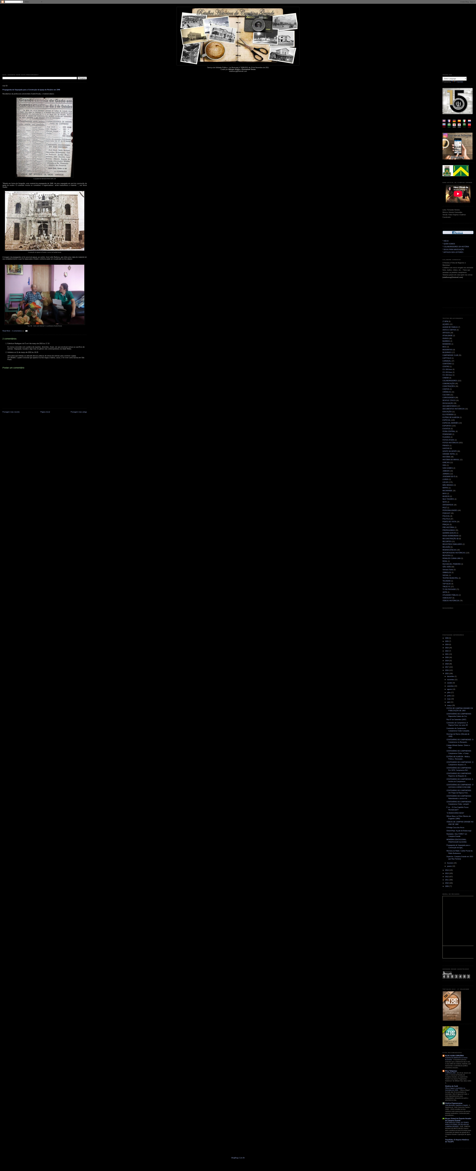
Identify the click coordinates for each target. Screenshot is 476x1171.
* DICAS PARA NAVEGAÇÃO (453, 249)
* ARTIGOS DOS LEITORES (453, 252)
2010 (447, 883)
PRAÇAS (446, 524)
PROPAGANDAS (449, 530)
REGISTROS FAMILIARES (452, 544)
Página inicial (45, 412)
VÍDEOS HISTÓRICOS (451, 601)
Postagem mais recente (11, 412)
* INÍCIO (446, 241)
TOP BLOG (447, 584)
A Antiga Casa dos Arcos (455, 827)
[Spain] (460, 122)
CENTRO (446, 366)
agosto (449, 689)
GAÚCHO (446, 448)
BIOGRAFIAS (448, 350)
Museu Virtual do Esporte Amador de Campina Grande (458, 1119)
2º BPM (445, 321)
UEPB (445, 592)
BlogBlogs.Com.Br (238, 1158)
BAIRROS (446, 341)
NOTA (445, 502)
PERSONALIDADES (450, 510)
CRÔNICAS (447, 392)
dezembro (451, 676)
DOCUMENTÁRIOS (450, 406)
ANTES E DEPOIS (449, 330)
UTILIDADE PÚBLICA (450, 595)
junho (449, 696)
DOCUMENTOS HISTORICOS (454, 409)
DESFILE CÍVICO (449, 400)
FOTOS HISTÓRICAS (451, 443)
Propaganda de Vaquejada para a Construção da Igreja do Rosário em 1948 (31, 90)
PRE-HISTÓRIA (448, 527)
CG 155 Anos (447, 375)
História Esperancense (453, 1103)
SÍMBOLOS (447, 572)
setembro (450, 686)
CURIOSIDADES (449, 397)
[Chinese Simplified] (470, 126)
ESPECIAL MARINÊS (451, 423)
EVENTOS (446, 429)
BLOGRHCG (447, 352)
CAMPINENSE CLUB (450, 355)
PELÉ (445, 508)
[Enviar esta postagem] (26, 331)
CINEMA (446, 378)
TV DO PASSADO (449, 589)
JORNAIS (446, 474)
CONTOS (446, 389)
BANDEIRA (447, 344)
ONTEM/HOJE (448, 505)
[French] (450, 122)
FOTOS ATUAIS (448, 440)
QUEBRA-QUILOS (449, 533)
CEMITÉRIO (447, 364)
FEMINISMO (447, 434)
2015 (447, 673)
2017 (447, 667)
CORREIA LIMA (450, 1073)
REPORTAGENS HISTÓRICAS (454, 553)
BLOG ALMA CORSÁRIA (454, 1056)
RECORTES (447, 541)
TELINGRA (447, 581)
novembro (451, 680)
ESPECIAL (447, 420)
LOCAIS (445, 482)
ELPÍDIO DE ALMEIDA (451, 417)
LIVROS (445, 479)
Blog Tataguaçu (451, 1071)
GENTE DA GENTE (450, 451)
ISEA (444, 465)
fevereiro (450, 863)
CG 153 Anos (447, 372)
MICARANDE (447, 491)
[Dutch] (470, 122)
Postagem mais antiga (79, 412)
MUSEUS (446, 496)
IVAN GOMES (448, 468)
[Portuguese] (450, 126)
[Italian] (465, 122)
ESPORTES (447, 426)
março (449, 705)
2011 (447, 880)
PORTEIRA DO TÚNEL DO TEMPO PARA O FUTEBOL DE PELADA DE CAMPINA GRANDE (457, 1124)
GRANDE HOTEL (449, 454)
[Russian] (445, 126)
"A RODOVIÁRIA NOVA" (455, 813)
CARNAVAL (447, 361)
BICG (444, 347)
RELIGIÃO (446, 547)
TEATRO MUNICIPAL (450, 578)
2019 (447, 661)
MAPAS (445, 488)
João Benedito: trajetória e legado (456, 1105)
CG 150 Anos (447, 369)
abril (449, 702)
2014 (447, 870)
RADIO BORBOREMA (451, 536)
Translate (459, 82)
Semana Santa (448, 570)
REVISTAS (447, 555)
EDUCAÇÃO (447, 412)
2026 (447, 638)
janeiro (449, 866)
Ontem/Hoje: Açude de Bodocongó (458, 831)
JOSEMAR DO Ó (449, 476)
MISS (445, 493)
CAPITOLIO (447, 358)
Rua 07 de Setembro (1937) (456, 719)
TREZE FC (446, 587)
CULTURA (446, 395)
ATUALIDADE (448, 335)
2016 (447, 670)
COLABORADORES (450, 381)
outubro (450, 683)
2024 (447, 644)
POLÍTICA (446, 519)
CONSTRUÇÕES (449, 386)
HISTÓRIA (446, 457)
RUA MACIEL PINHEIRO (452, 564)
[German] (455, 122)
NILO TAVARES (448, 499)
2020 (447, 657)
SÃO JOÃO (447, 567)
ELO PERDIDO (448, 414)
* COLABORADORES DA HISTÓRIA (456, 247)
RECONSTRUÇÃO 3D (451, 539)
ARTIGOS (446, 333)
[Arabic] (465, 126)
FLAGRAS (446, 437)
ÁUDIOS (446, 338)
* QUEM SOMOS (449, 244)
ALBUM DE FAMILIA (450, 327)
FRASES (446, 445)
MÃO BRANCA (448, 485)
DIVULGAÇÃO (448, 403)
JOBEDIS (446, 471)
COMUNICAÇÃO (449, 383)
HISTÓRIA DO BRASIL (451, 460)
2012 (447, 877)
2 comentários (17, 331)
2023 (447, 648)
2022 (447, 651)
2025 (447, 641)
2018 (447, 664)
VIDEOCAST (447, 598)
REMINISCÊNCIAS (450, 550)
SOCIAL (445, 575)
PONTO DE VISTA (449, 522)
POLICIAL (446, 516)
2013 (447, 873)
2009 (447, 886)
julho (449, 692)
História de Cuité (451, 1086)
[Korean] (460, 126)
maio (449, 699)
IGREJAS (446, 462)
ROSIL (445, 561)
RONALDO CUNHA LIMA (452, 558)
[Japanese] (455, 126)
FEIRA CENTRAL (449, 431)
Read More (6, 331)
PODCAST (446, 513)
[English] (445, 122)
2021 (447, 654)
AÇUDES (446, 324)
